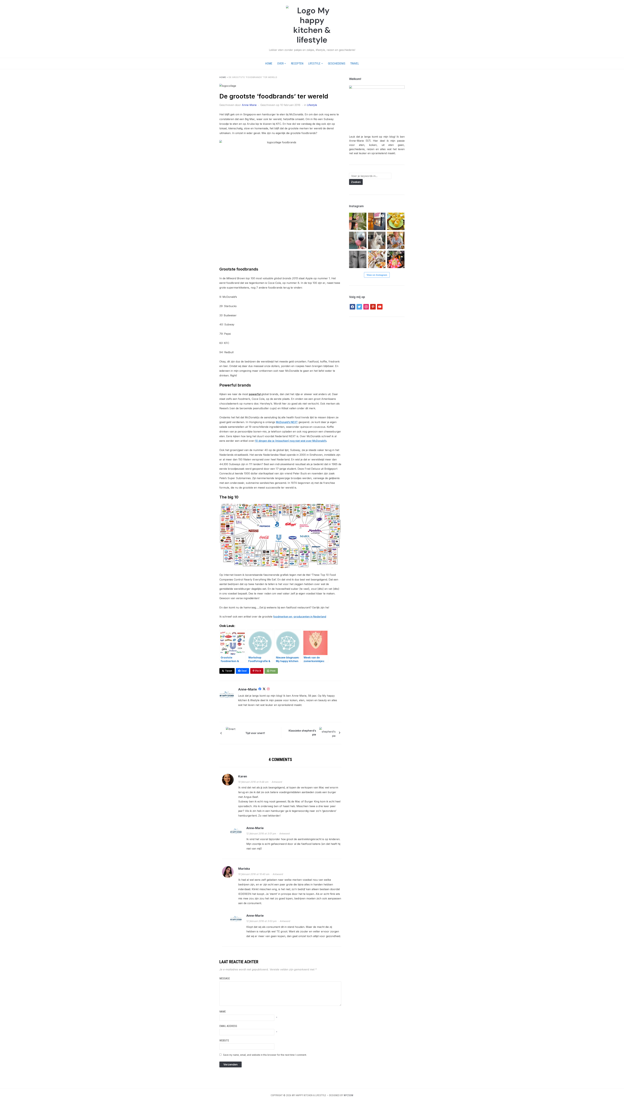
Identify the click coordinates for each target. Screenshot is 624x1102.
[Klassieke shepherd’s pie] (327, 732)
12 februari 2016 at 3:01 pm (261, 833)
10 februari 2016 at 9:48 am (253, 781)
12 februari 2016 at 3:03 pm (261, 921)
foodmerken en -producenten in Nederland (299, 616)
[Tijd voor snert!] (234, 733)
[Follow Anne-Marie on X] (264, 689)
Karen (242, 776)
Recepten (297, 63)
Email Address (228, 1026)
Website (224, 1040)
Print (272, 670)
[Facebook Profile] (260, 689)
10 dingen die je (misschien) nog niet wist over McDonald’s (290, 440)
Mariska (244, 868)
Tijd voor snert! (255, 733)
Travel (354, 63)
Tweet (228, 670)
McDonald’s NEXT (287, 422)
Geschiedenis (336, 63)
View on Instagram (377, 275)
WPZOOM (348, 1095)
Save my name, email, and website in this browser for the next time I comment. (265, 1054)
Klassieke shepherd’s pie (302, 732)
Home (268, 63)
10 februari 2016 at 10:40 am (253, 874)
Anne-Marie (249, 105)
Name (222, 1011)
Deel (244, 670)
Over (280, 63)
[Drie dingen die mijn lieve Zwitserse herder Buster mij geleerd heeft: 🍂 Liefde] (376, 240)
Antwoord (277, 781)
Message (224, 978)
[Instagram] (268, 689)
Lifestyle (314, 63)
